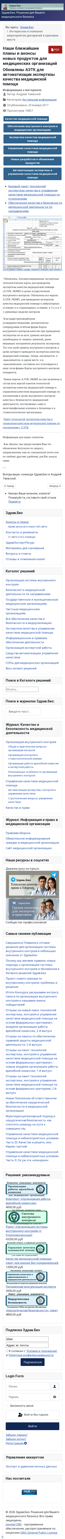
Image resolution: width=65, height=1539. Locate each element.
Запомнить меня (21, 1406)
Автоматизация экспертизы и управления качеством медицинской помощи (32, 174)
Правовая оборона (18, 833)
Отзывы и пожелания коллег (25, 559)
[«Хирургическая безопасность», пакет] (26, 1300)
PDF (56, 50)
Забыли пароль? (17, 1435)
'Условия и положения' (41, 1351)
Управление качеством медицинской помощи (32, 150)
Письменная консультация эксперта (31, 1287)
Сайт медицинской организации (29, 848)
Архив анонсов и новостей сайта (27, 526)
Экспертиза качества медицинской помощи (32, 139)
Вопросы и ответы (18, 553)
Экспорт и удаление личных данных (31, 1466)
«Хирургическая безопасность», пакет (32, 1310)
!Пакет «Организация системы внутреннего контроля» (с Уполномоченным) (27, 1231)
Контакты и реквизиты (22, 532)
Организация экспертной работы (29, 648)
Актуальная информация (39, 99)
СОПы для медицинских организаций (32, 663)
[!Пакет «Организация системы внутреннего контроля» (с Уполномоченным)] (26, 1217)
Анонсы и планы (17, 522)
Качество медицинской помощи (26, 118)
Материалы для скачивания (25, 548)
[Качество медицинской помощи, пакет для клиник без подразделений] (26, 1249)
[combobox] (23, 711)
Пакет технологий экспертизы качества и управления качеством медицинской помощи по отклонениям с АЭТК (31, 423)
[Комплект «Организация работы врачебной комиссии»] (26, 1189)
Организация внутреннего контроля (31, 742)
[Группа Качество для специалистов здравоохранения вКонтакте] (32, 909)
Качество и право (18, 808)
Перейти (14, 502)
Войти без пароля (35, 1415)
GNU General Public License (38, 1533)
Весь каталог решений (21, 668)
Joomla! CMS (14, 1524)
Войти (32, 1426)
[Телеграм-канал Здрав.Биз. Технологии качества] (32, 884)
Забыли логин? (16, 1439)
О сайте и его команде (21, 536)
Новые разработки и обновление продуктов (32, 161)
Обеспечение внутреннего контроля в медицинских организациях (32, 128)
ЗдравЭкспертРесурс (20, 542)
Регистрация (15, 1443)
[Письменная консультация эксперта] (26, 1276)
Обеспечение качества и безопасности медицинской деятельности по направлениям (35, 207)
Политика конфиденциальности (31, 1355)
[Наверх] (59, 1532)
